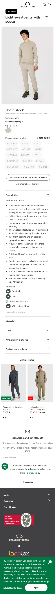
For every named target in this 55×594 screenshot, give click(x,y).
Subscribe (28, 481)
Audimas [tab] (8, 500)
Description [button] (12, 195)
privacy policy (33, 472)
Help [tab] (6, 495)
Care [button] (8, 330)
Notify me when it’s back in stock (28, 177)
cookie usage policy (13, 587)
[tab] (27, 195)
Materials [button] (11, 321)
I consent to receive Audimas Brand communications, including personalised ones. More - (30, 469)
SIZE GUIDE (44, 138)
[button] (21, 102)
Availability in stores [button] (17, 339)
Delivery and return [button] (16, 349)
